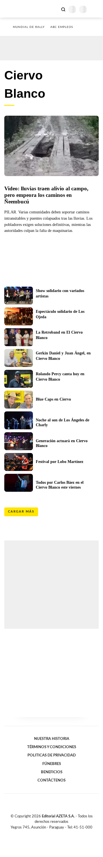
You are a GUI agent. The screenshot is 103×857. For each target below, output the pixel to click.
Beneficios (51, 772)
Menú (95, 9)
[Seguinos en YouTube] (55, 833)
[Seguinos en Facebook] (43, 833)
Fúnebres (51, 764)
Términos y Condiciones (51, 747)
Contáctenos (51, 780)
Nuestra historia (51, 738)
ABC (15, 8)
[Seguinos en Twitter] (49, 833)
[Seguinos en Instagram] (61, 833)
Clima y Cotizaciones (53, 9)
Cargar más (21, 511)
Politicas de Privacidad (51, 755)
